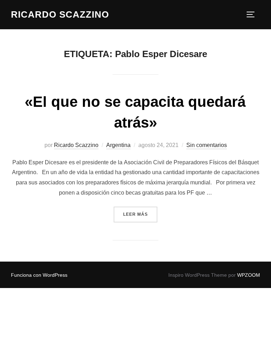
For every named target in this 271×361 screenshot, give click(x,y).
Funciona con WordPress (39, 275)
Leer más (140, 214)
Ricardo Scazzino (60, 14)
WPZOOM (248, 275)
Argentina (118, 145)
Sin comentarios (206, 145)
